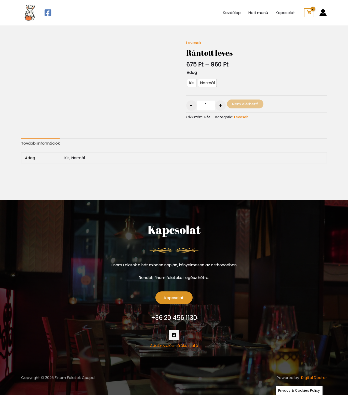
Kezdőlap (232, 12)
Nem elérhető (245, 104)
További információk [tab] (40, 143)
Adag (192, 72)
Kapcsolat (285, 12)
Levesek (193, 42)
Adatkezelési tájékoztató (174, 345)
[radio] (191, 83)
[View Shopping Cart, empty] (309, 12)
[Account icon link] (323, 13)
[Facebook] (48, 13)
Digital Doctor (314, 377)
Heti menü (258, 12)
